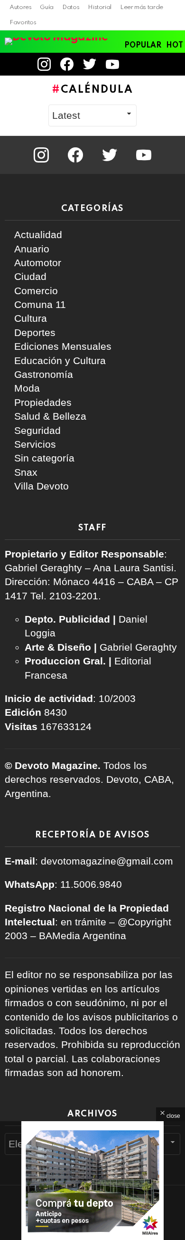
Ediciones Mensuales (62, 346)
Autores (20, 7)
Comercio (36, 290)
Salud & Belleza (50, 416)
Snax (25, 472)
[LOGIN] (136, 64)
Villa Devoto (41, 486)
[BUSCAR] (174, 64)
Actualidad (38, 234)
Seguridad (37, 430)
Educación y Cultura (60, 360)
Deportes (35, 332)
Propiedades (43, 402)
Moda (27, 388)
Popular (142, 45)
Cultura (30, 318)
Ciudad (30, 276)
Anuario (31, 248)
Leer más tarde (141, 7)
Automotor (37, 262)
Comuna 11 (40, 304)
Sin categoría (44, 457)
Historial (99, 7)
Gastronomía (43, 374)
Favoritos (23, 22)
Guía (47, 7)
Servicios (35, 444)
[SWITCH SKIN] (158, 64)
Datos (70, 7)
